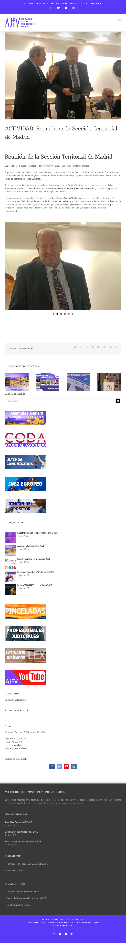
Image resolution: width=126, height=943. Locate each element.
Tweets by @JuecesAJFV (16, 700)
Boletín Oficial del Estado (18, 905)
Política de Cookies (16, 870)
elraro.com (68, 925)
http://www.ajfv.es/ (18, 748)
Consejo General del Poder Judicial (23, 891)
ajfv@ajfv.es (96, 3)
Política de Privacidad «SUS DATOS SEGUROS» (28, 863)
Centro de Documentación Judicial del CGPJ (27, 898)
